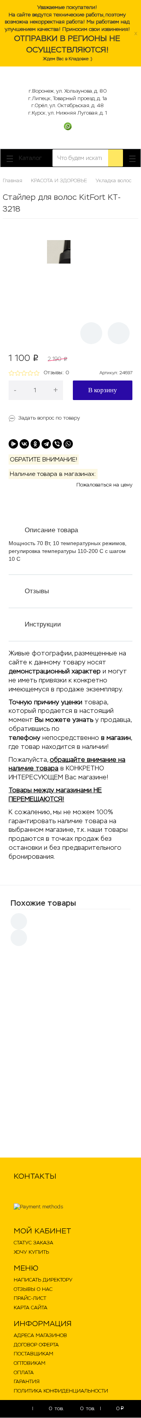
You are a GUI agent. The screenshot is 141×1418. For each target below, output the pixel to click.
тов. (56, 1408)
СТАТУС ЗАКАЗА (33, 1242)
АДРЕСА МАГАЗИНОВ (40, 1335)
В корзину (102, 390)
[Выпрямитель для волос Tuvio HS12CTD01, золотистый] (35, 973)
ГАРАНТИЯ (27, 1381)
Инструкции (43, 624)
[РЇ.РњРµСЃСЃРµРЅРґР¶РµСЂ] (13, 444)
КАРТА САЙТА (30, 1307)
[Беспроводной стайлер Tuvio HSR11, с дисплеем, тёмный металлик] (35, 1118)
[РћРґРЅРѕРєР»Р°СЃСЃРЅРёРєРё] (35, 444)
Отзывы (37, 591)
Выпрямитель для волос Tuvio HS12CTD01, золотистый (81, 968)
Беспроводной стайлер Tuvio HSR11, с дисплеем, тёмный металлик (87, 1113)
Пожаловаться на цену (104, 484)
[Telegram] (46, 444)
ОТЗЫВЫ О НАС (33, 1289)
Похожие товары (43, 903)
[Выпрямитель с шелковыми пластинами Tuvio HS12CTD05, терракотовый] (35, 1021)
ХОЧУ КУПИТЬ (31, 1252)
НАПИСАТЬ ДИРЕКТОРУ (43, 1279)
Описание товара (51, 530)
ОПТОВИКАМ (29, 1363)
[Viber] (57, 444)
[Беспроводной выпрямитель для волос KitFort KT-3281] (35, 1070)
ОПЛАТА (24, 1372)
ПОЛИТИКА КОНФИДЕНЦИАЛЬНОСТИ (61, 1390)
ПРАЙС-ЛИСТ (30, 1298)
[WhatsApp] (68, 444)
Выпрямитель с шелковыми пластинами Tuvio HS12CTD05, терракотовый (80, 1020)
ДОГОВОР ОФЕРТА (36, 1344)
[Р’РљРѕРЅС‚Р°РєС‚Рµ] (24, 444)
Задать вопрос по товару (49, 418)
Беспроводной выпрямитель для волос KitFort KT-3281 (87, 1062)
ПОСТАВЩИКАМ (33, 1353)
